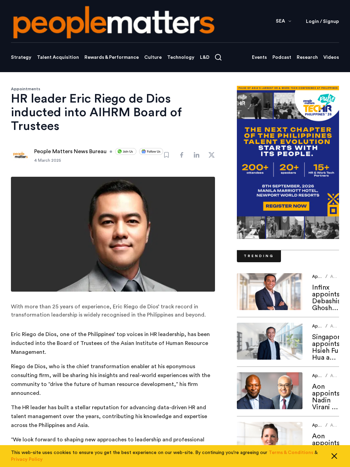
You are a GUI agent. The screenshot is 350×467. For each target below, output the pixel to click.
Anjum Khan (336, 279)
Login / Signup (322, 21)
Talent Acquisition (58, 57)
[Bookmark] (166, 154)
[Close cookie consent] (334, 456)
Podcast (281, 57)
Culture (153, 57)
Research (307, 57)
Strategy (21, 57)
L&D (205, 57)
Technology (180, 57)
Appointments (25, 89)
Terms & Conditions (291, 452)
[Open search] (218, 57)
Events (259, 57)
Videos (331, 57)
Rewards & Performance (111, 57)
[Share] (181, 154)
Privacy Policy (27, 459)
